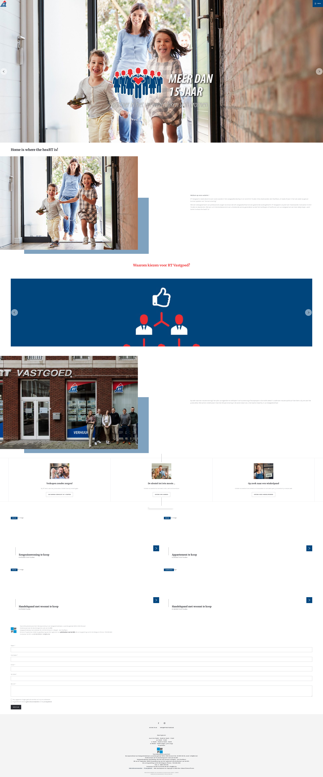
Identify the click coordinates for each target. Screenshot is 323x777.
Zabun (183, 768)
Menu (319, 3)
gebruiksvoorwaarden (32, 702)
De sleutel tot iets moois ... (161, 483)
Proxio (192, 768)
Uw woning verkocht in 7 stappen (59, 494)
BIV (51, 628)
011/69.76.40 (153, 727)
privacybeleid (48, 702)
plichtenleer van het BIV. (67, 632)
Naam (13, 645)
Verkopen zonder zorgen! (59, 483)
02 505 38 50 (37, 634)
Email (13, 665)
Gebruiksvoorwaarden (136, 768)
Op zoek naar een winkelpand (263, 483)
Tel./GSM (14, 674)
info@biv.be (46, 634)
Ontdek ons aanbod (161, 494)
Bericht (13, 684)
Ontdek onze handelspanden (263, 494)
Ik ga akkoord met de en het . (32, 702)
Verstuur (16, 707)
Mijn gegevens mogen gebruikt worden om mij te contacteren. (31, 699)
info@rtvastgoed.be (167, 727)
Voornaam (14, 655)
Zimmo (187, 768)
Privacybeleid (148, 768)
